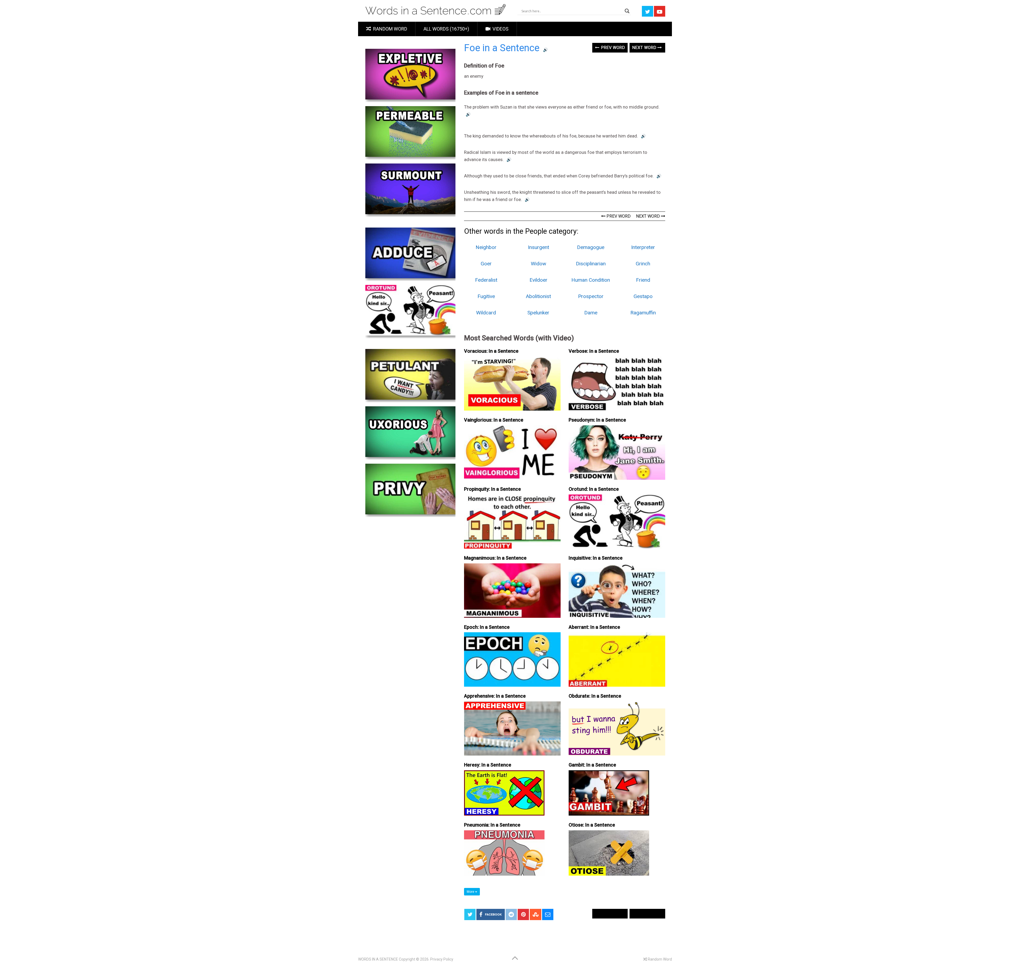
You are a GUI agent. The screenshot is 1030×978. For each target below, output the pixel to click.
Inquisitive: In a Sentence (596, 558)
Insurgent (538, 247)
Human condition (590, 280)
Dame (590, 313)
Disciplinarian (591, 264)
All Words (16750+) (446, 29)
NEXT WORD (648, 216)
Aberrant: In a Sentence (594, 627)
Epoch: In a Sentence (487, 627)
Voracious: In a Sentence (491, 351)
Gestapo (643, 296)
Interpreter (643, 247)
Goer (486, 264)
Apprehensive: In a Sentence (495, 696)
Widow (538, 264)
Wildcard (486, 313)
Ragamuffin (643, 313)
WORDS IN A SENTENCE (378, 959)
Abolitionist (538, 296)
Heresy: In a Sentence (487, 765)
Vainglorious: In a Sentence (493, 420)
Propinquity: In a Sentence (492, 489)
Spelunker (538, 313)
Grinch (643, 264)
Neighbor (486, 247)
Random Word (389, 29)
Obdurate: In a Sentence (595, 696)
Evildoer (538, 280)
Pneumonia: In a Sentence (492, 825)
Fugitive (486, 296)
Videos (500, 29)
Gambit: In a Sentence (592, 765)
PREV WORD (618, 216)
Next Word (644, 47)
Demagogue (590, 247)
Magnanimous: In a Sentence (495, 558)
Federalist (486, 280)
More (471, 892)
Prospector (591, 296)
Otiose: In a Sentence (592, 825)
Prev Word (612, 47)
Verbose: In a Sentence (594, 351)
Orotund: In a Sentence (594, 489)
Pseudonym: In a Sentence (597, 420)
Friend (643, 280)
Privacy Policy (441, 959)
